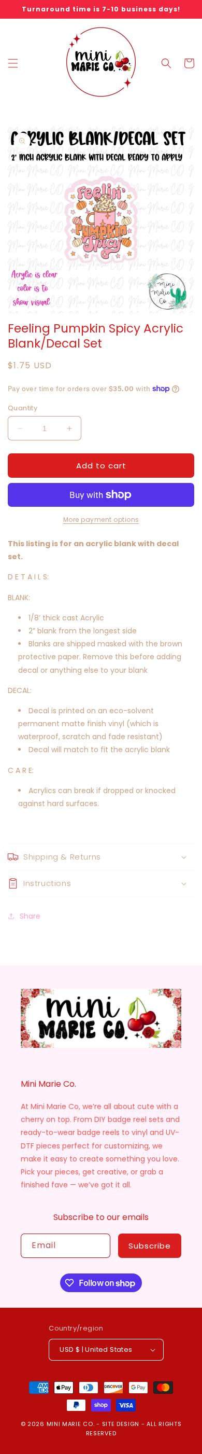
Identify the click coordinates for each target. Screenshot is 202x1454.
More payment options (101, 519)
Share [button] (30, 916)
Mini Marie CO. (71, 1424)
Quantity (22, 408)
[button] (13, 63)
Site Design (121, 1424)
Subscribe (149, 1245)
